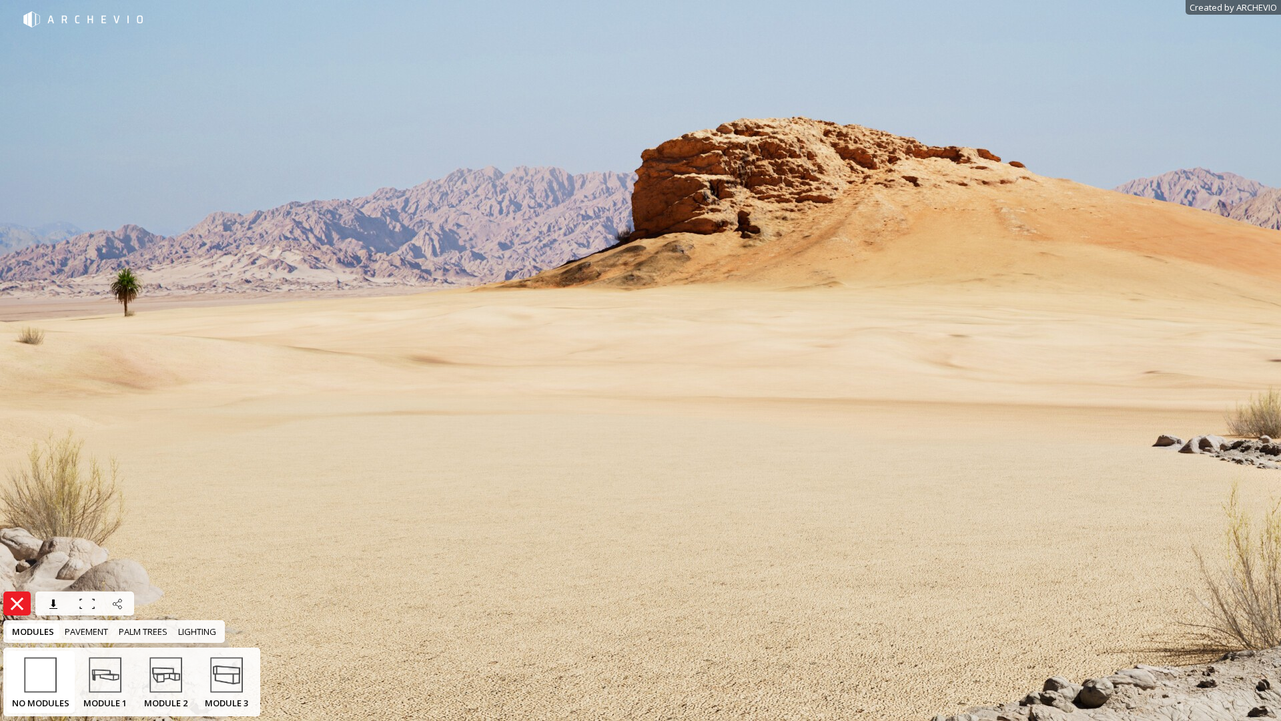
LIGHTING (197, 632)
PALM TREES (143, 632)
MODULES (33, 632)
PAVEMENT (86, 632)
